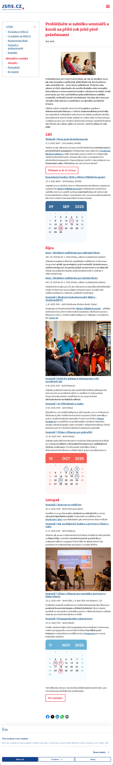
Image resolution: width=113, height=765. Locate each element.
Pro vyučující (55, 698)
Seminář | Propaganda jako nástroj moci (68, 618)
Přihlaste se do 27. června (62, 170)
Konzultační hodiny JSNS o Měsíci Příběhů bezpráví (75, 177)
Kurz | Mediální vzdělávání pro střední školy (71, 278)
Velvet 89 (53, 318)
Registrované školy (18, 40)
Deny (93, 759)
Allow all (20, 759)
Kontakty (13, 52)
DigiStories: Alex (53, 519)
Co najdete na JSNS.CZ (19, 36)
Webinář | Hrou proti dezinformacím (66, 139)
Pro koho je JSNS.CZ (18, 32)
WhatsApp (62, 717)
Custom (55, 759)
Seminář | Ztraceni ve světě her (63, 504)
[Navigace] (108, 6)
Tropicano (89, 633)
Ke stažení (13, 72)
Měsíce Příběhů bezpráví (69, 189)
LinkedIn (57, 717)
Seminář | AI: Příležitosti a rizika (64, 403)
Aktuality (13, 63)
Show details (99, 752)
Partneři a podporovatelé (15, 47)
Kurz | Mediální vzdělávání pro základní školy (72, 252)
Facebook (47, 717)
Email (67, 717)
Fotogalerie (14, 67)
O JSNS (9, 26)
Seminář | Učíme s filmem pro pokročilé (68, 432)
